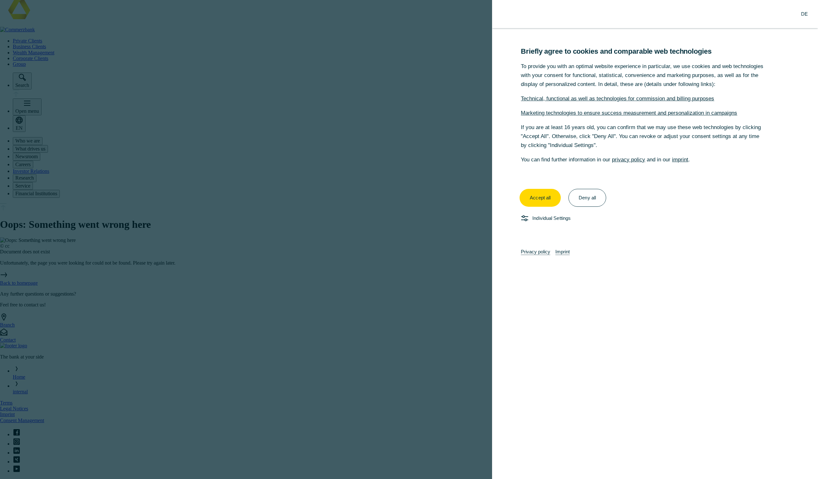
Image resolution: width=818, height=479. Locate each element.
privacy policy (628, 160)
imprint (680, 160)
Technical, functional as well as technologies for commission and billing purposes (617, 99)
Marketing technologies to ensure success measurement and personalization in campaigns (629, 113)
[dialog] (409, 239)
